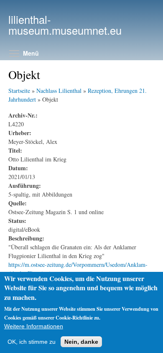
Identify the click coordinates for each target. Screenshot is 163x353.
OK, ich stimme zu (32, 341)
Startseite (19, 91)
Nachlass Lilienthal (59, 91)
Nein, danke (81, 341)
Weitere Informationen (33, 326)
